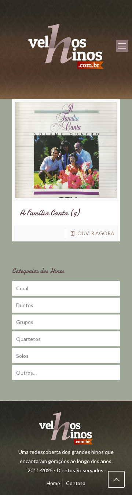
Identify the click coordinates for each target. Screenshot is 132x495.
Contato (75, 483)
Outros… (26, 373)
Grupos (24, 322)
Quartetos (28, 339)
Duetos (24, 305)
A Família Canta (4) (49, 213)
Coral (22, 288)
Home (53, 483)
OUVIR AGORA (95, 233)
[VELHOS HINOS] (66, 46)
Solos (22, 356)
